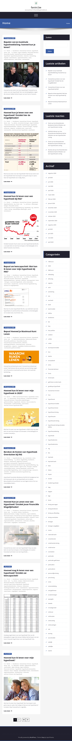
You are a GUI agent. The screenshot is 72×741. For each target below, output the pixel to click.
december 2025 (52, 208)
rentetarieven (18, 521)
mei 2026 (50, 186)
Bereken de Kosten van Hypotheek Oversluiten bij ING (20, 453)
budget (6, 206)
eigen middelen (22, 52)
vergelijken (14, 522)
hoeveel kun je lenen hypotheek (24, 54)
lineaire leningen (27, 126)
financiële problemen (10, 341)
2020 (14, 396)
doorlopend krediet (53, 347)
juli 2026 (50, 177)
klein (49, 466)
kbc (49, 453)
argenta (50, 283)
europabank (51, 360)
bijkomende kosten (31, 339)
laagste (50, 491)
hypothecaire (52, 416)
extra (49, 365)
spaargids (50, 599)
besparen (6, 461)
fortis (49, 373)
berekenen (16, 51)
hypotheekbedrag (31, 465)
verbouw (50, 612)
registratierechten (23, 57)
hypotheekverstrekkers (22, 517)
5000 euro (51, 270)
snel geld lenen (52, 590)
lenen (5, 52)
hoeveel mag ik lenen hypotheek (13, 584)
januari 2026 (51, 203)
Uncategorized (52, 608)
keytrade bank (52, 461)
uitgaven (12, 128)
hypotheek (35, 51)
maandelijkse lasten (9, 468)
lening (10, 209)
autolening (51, 292)
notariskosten (13, 57)
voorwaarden (25, 59)
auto (49, 287)
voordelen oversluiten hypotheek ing (20, 472)
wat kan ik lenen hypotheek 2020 (13, 405)
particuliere (51, 564)
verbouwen (51, 616)
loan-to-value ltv (31, 402)
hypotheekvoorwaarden (28, 669)
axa (49, 296)
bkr (49, 322)
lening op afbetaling (53, 513)
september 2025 (52, 220)
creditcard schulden (31, 398)
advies (15, 123)
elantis (50, 356)
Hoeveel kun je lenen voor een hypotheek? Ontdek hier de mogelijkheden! (18, 115)
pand (29, 209)
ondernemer (51, 547)
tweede (50, 603)
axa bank (50, 300)
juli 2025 (50, 229)
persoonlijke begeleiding (11, 470)
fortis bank (51, 378)
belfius (50, 313)
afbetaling (51, 274)
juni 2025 (50, 233)
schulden (6, 472)
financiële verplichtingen (23, 125)
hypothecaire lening (53, 421)
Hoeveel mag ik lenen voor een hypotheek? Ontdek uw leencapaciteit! (18, 573)
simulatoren (7, 211)
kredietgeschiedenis (9, 344)
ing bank (18, 280)
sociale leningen (52, 595)
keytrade (50, 457)
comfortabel (7, 667)
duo (49, 352)
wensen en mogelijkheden (11, 285)
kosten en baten (14, 466)
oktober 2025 (52, 216)
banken (22, 665)
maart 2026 (51, 195)
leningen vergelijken (53, 526)
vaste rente (28, 128)
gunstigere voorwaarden (11, 463)
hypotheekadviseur (9, 280)
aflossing (50, 279)
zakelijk (50, 642)
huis (49, 395)
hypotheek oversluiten (24, 463)
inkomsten (26, 586)
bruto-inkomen (21, 398)
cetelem (50, 335)
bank (49, 304)
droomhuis (33, 277)
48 (24, 720)
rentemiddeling (8, 459)
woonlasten (31, 130)
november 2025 (52, 212)
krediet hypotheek (53, 483)
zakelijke (50, 646)
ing (14, 204)
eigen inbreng (15, 667)
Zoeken (49, 37)
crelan (49, 343)
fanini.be (36, 7)
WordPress (33, 737)
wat (9, 52)
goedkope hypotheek (54, 386)
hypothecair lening (53, 412)
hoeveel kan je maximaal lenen (12, 342)
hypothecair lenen (53, 408)
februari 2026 (52, 199)
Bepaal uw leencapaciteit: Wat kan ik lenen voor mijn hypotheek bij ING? (20, 269)
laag (49, 487)
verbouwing (51, 620)
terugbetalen (7, 346)
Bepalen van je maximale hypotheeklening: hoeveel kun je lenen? (19, 45)
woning (50, 633)
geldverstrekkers (8, 402)
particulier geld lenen (54, 560)
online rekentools (28, 282)
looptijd (6, 57)
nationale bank (52, 534)
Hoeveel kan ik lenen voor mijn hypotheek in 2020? (19, 391)
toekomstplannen (9, 59)
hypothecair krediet (53, 403)
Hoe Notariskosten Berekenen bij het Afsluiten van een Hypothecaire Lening (56, 125)
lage (49, 496)
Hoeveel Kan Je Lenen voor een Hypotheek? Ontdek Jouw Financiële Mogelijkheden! (21, 504)
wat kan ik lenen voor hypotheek (13, 674)
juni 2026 (50, 182)
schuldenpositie (16, 589)
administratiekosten (19, 339)
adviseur (28, 204)
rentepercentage (27, 470)
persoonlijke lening (53, 573)
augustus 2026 (52, 173)
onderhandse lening (53, 543)
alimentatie (13, 398)
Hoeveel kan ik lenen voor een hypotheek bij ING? (18, 197)
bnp (49, 326)
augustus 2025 (52, 225)
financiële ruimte (13, 206)
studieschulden (16, 403)
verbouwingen (52, 625)
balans (15, 52)
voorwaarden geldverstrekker (12, 348)
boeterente (13, 461)
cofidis (50, 339)
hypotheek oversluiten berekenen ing (14, 465)
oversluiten (28, 458)
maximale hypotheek (16, 282)
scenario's (35, 470)
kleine (49, 470)
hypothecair (51, 399)
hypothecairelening (53, 431)
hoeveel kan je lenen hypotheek (23, 515)
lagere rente (22, 466)
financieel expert (8, 515)
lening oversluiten (53, 517)
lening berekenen (53, 509)
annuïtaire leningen (23, 123)
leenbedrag (32, 56)
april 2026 (50, 190)
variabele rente (20, 128)
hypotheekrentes (53, 444)
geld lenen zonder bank (54, 382)
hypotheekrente (8, 204)
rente (29, 57)
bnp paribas (51, 330)
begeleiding (24, 459)
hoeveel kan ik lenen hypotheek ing (14, 207)
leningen (6, 282)
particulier (51, 556)
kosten (50, 478)
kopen (50, 474)
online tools (30, 468)
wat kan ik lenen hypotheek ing (28, 284)
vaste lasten (18, 59)
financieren (18, 278)
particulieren (51, 569)
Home (68, 23)
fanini (8, 51)
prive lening (51, 577)
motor (50, 530)
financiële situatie (9, 54)
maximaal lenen (20, 344)
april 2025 (50, 242)
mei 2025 (50, 238)
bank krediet (51, 309)
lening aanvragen (53, 504)
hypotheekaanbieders (17, 56)
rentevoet (6, 128)
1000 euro (51, 261)
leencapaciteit (31, 280)
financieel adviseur (33, 52)
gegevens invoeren (22, 461)
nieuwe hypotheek (21, 468)
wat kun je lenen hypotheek (20, 130)
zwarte (50, 651)
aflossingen (35, 204)
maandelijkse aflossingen (20, 209)
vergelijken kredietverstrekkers (26, 346)
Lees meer (7, 98)
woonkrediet (51, 638)
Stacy (43, 737)
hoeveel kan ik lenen (25, 51)
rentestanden (8, 403)
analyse (20, 581)
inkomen (26, 56)
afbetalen (16, 665)
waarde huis (14, 284)
